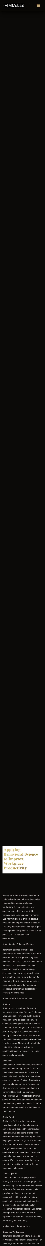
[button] (38, 5)
